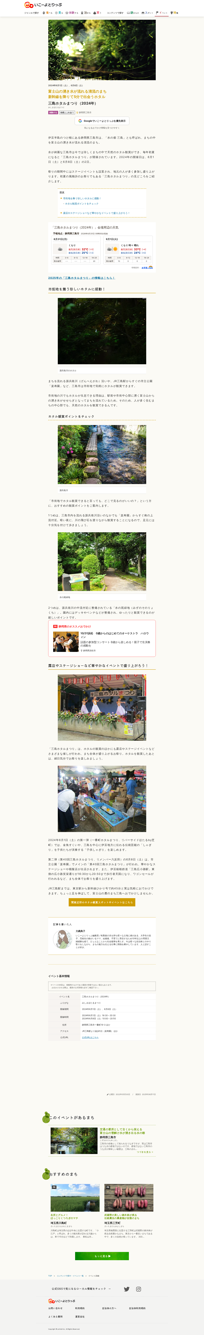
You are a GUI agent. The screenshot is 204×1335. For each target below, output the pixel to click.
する (73, 13)
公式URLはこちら (90, 1037)
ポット (149, 13)
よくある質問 (55, 1316)
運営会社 (80, 1316)
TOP (50, 1276)
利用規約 (80, 1308)
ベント (163, 13)
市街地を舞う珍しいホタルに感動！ (82, 198)
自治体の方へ (109, 1308)
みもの (134, 13)
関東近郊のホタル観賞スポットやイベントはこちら (102, 902)
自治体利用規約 (137, 1308)
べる (49, 13)
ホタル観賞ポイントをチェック (82, 203)
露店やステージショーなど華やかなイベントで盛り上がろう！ (96, 212)
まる (87, 13)
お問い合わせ (55, 1308)
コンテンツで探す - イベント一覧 (70, 1276)
